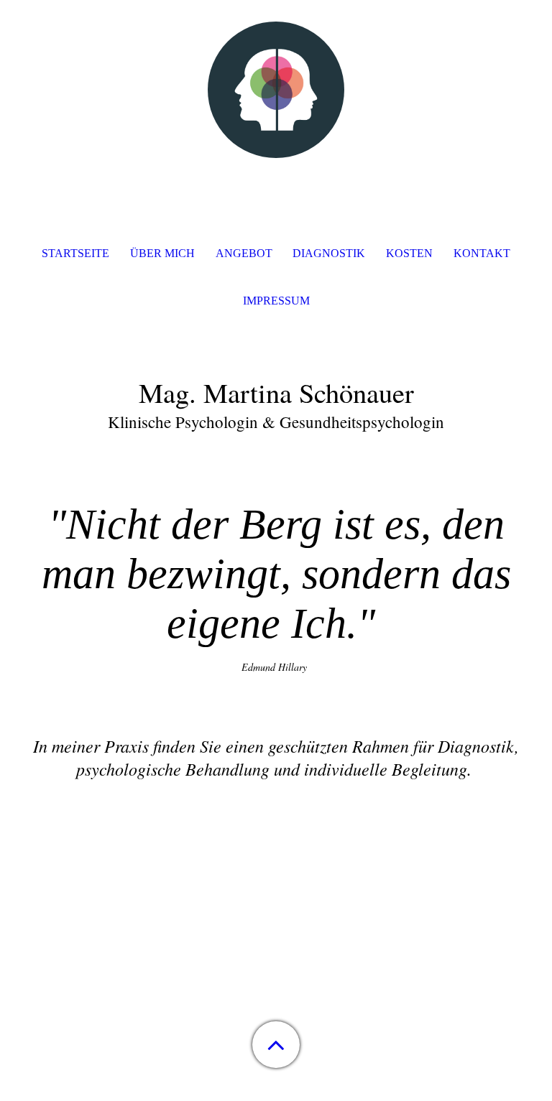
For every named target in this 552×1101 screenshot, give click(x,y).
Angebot (244, 253)
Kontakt (482, 253)
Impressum (276, 300)
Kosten (409, 253)
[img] (276, 90)
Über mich (162, 253)
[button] (276, 1044)
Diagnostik (329, 253)
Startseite (75, 253)
